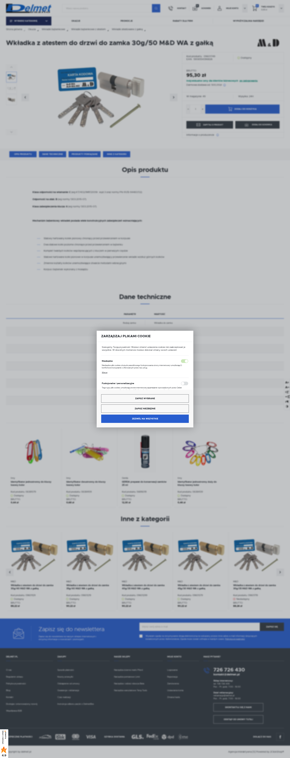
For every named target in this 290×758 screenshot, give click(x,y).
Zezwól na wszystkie (145, 418)
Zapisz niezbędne (145, 408)
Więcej (104, 372)
